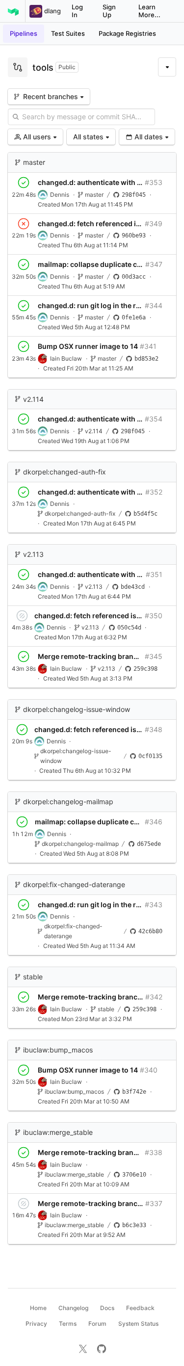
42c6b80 (150, 931)
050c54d (129, 627)
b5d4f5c (145, 513)
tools (42, 67)
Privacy (36, 1323)
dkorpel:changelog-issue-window (76, 709)
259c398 (145, 668)
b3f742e (134, 1091)
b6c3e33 (134, 1225)
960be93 (134, 235)
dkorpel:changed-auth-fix (64, 472)
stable (33, 976)
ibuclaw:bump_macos (58, 1050)
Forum (97, 1323)
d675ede (149, 844)
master (34, 162)
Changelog (73, 1308)
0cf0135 (150, 756)
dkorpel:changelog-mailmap (68, 801)
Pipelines (23, 33)
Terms (68, 1323)
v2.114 (33, 399)
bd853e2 (146, 358)
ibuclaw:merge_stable (58, 1132)
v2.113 (33, 554)
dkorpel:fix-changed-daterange (74, 884)
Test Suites (68, 33)
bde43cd (133, 586)
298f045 (134, 194)
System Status (138, 1323)
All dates (148, 136)
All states (88, 136)
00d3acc (134, 276)
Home (38, 1308)
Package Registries (127, 33)
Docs (107, 1308)
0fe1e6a (134, 317)
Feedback (140, 1308)
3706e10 (134, 1174)
